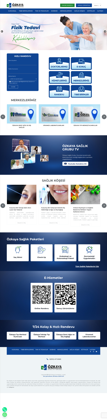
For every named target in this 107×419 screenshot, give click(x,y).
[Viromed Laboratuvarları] (53, 114)
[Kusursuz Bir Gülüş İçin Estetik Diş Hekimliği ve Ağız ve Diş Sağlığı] (53, 194)
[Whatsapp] (4, 414)
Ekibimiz (54, 11)
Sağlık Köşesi (79, 11)
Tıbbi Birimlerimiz (26, 11)
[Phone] (4, 409)
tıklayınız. (11, 387)
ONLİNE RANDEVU (67, 5)
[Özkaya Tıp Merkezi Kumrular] (85, 114)
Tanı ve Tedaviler (42, 11)
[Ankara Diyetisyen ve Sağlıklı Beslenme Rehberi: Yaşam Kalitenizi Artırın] (85, 194)
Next (105, 31)
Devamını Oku (21, 223)
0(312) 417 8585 (55, 359)
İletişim (100, 11)
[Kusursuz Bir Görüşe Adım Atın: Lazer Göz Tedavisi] (21, 194)
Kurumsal (12, 11)
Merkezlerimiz (66, 11)
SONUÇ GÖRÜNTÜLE (84, 5)
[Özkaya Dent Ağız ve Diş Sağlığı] (21, 114)
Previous (2, 31)
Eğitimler (91, 11)
